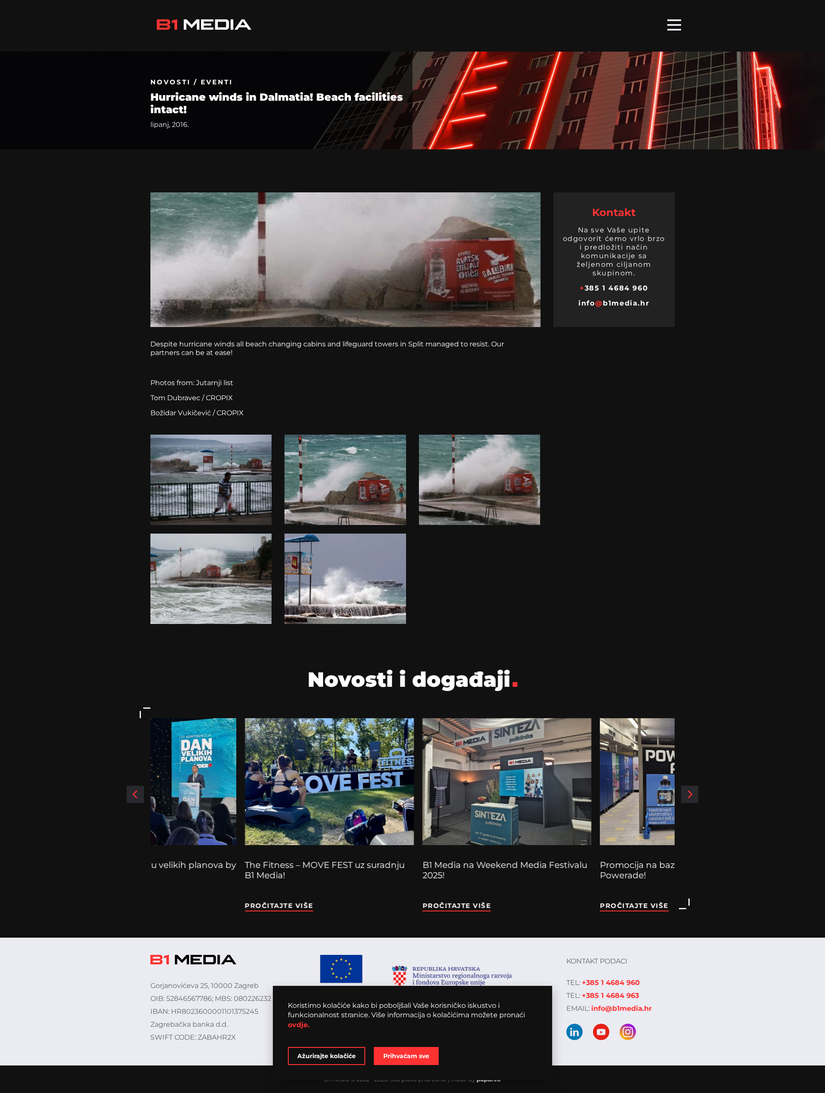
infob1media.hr (613, 303)
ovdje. (298, 1025)
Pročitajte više (184, 906)
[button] (135, 794)
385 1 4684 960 (614, 288)
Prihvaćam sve (406, 1056)
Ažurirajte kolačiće (326, 1056)
